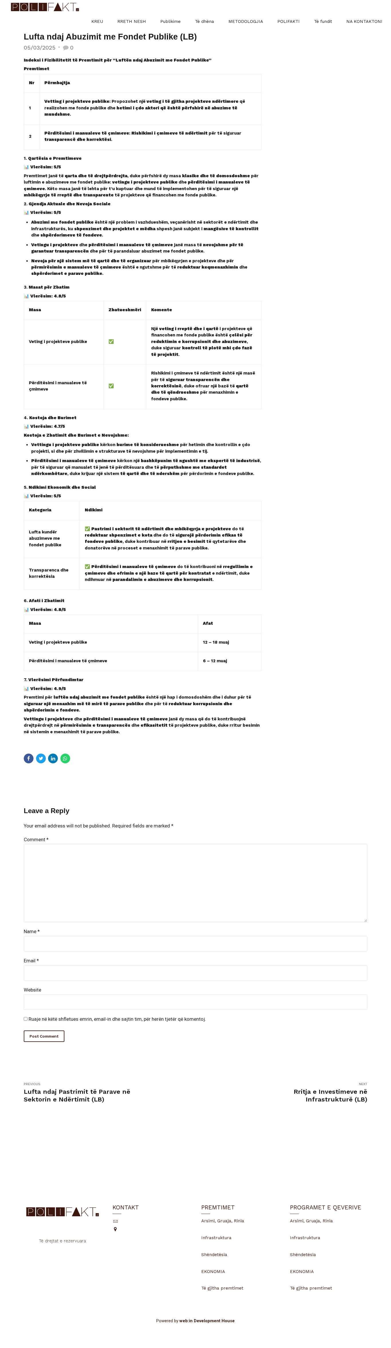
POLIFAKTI (288, 21)
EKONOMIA (213, 1271)
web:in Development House (207, 1320)
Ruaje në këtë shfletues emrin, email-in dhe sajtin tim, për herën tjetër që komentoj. (117, 1019)
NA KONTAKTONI (364, 21)
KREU (97, 21)
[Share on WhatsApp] (65, 758)
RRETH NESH (131, 21)
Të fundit (323, 21)
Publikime (170, 21)
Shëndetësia (214, 1254)
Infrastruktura (216, 1237)
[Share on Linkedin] (53, 758)
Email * (31, 960)
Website (32, 990)
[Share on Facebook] (28, 758)
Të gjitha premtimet (222, 1288)
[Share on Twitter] (41, 758)
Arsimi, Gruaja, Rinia (222, 1220)
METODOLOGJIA (245, 21)
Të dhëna (204, 21)
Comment (36, 839)
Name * (32, 931)
